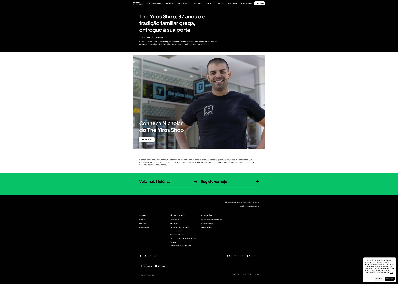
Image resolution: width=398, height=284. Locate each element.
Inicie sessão (247, 3)
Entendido (389, 279)
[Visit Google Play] (146, 266)
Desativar (379, 279)
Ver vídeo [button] (148, 139)
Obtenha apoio (233, 3)
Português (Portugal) (236, 256)
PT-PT (222, 3)
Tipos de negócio (182, 3)
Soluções (168, 3)
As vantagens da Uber (154, 3)
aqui (391, 272)
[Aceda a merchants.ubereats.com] (138, 3)
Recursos (197, 3)
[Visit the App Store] (160, 266)
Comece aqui (259, 3)
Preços (208, 3)
